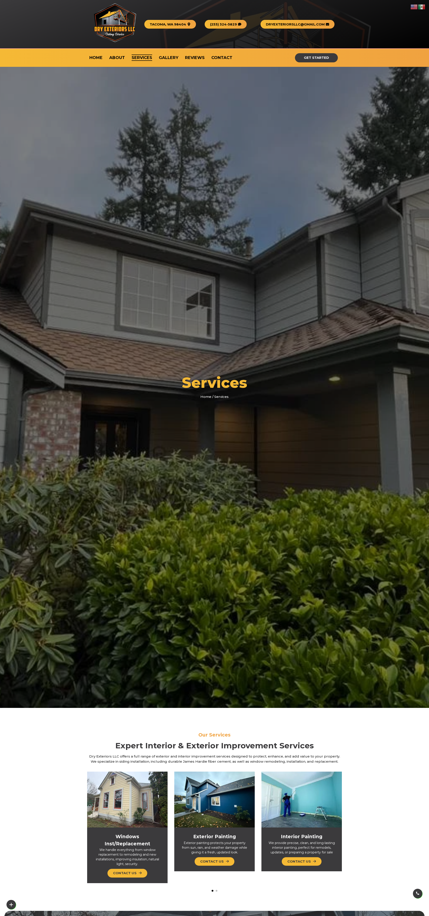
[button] (170, 24)
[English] (414, 6)
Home (205, 397)
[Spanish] (422, 6)
